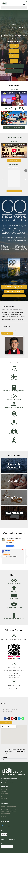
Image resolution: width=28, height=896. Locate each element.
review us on (9, 546)
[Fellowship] (14, 421)
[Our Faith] (14, 588)
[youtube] (8, 826)
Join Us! (5, 323)
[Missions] (14, 376)
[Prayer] (14, 439)
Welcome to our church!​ (9, 306)
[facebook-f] (2, 826)
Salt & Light (3, 816)
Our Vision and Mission (14, 583)
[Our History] (14, 595)
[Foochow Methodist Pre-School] (14, 615)
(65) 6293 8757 (6, 780)
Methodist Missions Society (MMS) (8, 811)
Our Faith (14, 591)
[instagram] (5, 826)
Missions (14, 379)
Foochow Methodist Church (13, 538)
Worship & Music (14, 371)
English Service (4, 793)
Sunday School (14, 433)
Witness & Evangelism (14, 399)
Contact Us (3, 791)
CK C (8, 550)
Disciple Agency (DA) (5, 813)
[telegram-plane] (10, 826)
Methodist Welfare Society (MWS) (8, 809)
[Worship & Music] (14, 367)
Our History (14, 598)
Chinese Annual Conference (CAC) (8, 806)
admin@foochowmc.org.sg (8, 782)
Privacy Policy (4, 798)
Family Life (14, 416)
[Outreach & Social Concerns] (14, 404)
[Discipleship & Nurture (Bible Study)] (14, 387)
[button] (24, 5)
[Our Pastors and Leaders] (14, 604)
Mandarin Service (5, 796)
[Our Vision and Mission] (14, 580)
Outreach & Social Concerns (14, 407)
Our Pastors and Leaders (14, 607)
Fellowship (14, 425)
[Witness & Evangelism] (14, 396)
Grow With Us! (7, 326)
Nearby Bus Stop (7, 747)
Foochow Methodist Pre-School (14, 618)
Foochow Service (5, 795)
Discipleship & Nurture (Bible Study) (14, 391)
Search (2, 843)
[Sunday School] (14, 430)
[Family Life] (14, 413)
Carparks (5, 759)
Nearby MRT (6, 757)
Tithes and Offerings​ (5, 789)
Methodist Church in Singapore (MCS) (9, 808)
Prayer (14, 442)
